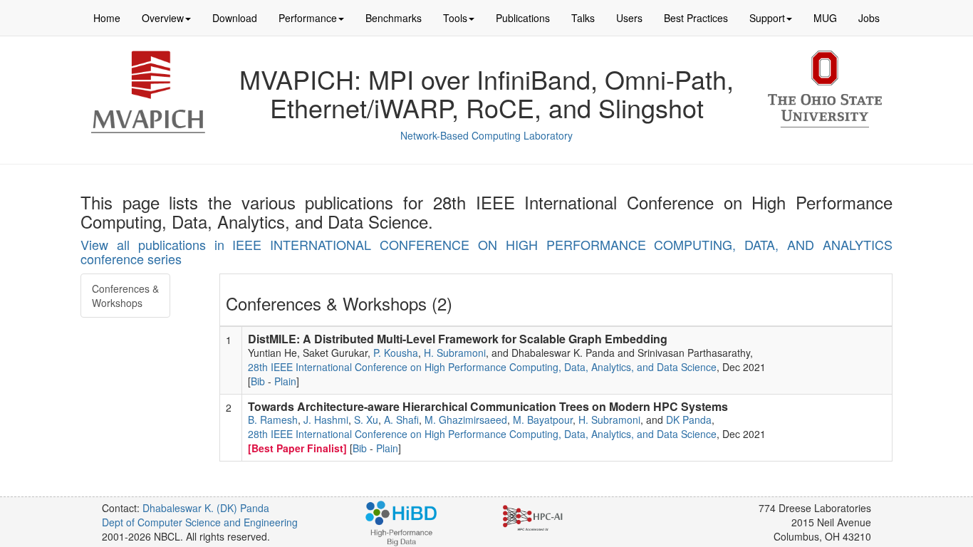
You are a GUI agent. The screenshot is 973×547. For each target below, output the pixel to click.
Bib (258, 381)
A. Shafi (401, 419)
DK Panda (689, 419)
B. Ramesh (273, 419)
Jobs (869, 18)
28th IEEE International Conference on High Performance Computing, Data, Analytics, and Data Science (482, 367)
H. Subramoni (455, 352)
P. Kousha (395, 352)
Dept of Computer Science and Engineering (200, 522)
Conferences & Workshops (125, 295)
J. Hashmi (325, 419)
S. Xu (366, 419)
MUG (825, 18)
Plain (285, 381)
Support (767, 18)
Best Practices (696, 18)
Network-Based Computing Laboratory (486, 135)
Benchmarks (393, 18)
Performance (308, 18)
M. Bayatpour (543, 419)
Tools (455, 18)
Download (234, 18)
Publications (523, 18)
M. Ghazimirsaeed (466, 419)
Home (106, 18)
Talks (583, 18)
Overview (163, 18)
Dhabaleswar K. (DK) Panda (205, 508)
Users (629, 18)
